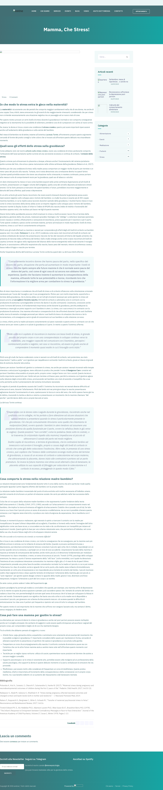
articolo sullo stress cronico (37, 151)
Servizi (57, 11)
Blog (77, 11)
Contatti (118, 11)
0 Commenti (13, 97)
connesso (13, 741)
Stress (4, 97)
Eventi (68, 11)
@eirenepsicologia (52, 765)
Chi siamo (44, 11)
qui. (46, 583)
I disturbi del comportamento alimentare (115, 107)
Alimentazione (105, 134)
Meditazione (104, 145)
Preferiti (103, 151)
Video (86, 11)
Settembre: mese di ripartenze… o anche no (118, 80)
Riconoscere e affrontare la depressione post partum (119, 94)
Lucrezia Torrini (52, 135)
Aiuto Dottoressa (101, 11)
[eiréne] (18, 11)
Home (34, 11)
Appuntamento (141, 11)
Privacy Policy (128, 786)
